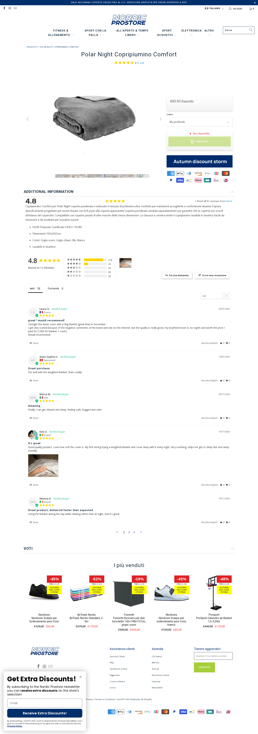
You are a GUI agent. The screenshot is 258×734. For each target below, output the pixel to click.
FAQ (112, 662)
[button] (214, 8)
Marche (155, 662)
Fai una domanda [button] (178, 275)
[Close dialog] (80, 677)
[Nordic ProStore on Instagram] (9, 9)
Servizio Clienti (117, 656)
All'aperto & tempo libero (132, 33)
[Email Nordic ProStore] (15, 9)
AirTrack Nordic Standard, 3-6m (87, 619)
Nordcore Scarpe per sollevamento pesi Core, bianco (171, 621)
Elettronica (191, 30)
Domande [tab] (53, 288)
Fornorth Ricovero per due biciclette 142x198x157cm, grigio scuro (129, 621)
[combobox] (238, 30)
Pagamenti (115, 675)
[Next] (160, 119)
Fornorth (129, 614)
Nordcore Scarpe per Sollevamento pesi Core (44, 619)
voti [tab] (32, 288)
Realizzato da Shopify (141, 699)
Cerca (113, 687)
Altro (209, 30)
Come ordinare (117, 681)
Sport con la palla (95, 33)
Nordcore (44, 614)
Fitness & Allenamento (59, 33)
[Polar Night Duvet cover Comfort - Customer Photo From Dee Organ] (125, 263)
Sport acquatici (165, 33)
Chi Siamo (157, 656)
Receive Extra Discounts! (45, 713)
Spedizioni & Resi (118, 669)
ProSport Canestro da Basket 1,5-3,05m (214, 619)
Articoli (155, 669)
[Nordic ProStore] (129, 20)
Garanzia (156, 681)
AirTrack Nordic (86, 614)
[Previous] (28, 119)
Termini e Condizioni (105, 699)
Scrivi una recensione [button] (214, 275)
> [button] (141, 532)
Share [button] (35, 343)
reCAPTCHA (123, 699)
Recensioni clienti (160, 675)
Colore (170, 114)
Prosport (214, 614)
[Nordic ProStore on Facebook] (4, 9)
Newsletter (157, 687)
